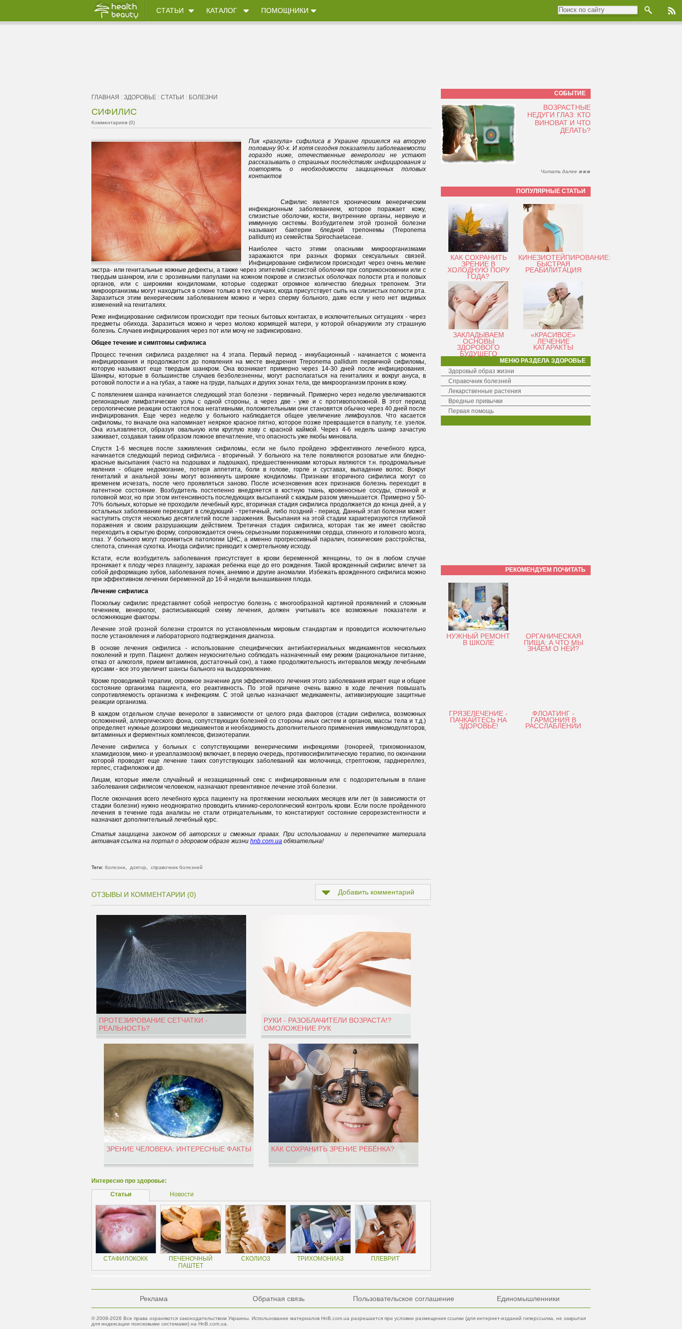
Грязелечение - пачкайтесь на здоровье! (478, 719)
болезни (203, 97)
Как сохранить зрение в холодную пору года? (478, 266)
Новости (182, 1194)
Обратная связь (279, 1299)
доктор (138, 867)
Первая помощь (471, 411)
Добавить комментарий (376, 892)
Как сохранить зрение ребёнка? (332, 1149)
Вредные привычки (475, 401)
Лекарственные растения (484, 391)
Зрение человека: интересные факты (178, 1149)
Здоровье (140, 97)
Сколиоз (255, 1258)
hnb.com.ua (266, 841)
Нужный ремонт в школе (478, 639)
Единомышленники (528, 1299)
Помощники (285, 10)
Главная (105, 97)
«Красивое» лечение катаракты (553, 341)
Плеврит (385, 1258)
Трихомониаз (320, 1258)
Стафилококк (125, 1258)
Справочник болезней (479, 381)
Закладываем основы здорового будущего (478, 344)
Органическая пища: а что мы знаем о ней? (553, 642)
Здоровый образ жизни (481, 371)
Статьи (170, 10)
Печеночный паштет (191, 1262)
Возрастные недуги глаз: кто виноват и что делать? (559, 118)
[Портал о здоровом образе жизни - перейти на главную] (115, 18)
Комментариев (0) (113, 122)
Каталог (221, 10)
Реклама (154, 1299)
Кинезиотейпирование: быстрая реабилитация (564, 263)
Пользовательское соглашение (403, 1299)
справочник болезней (177, 867)
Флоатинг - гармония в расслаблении (553, 719)
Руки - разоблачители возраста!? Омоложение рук (327, 1024)
